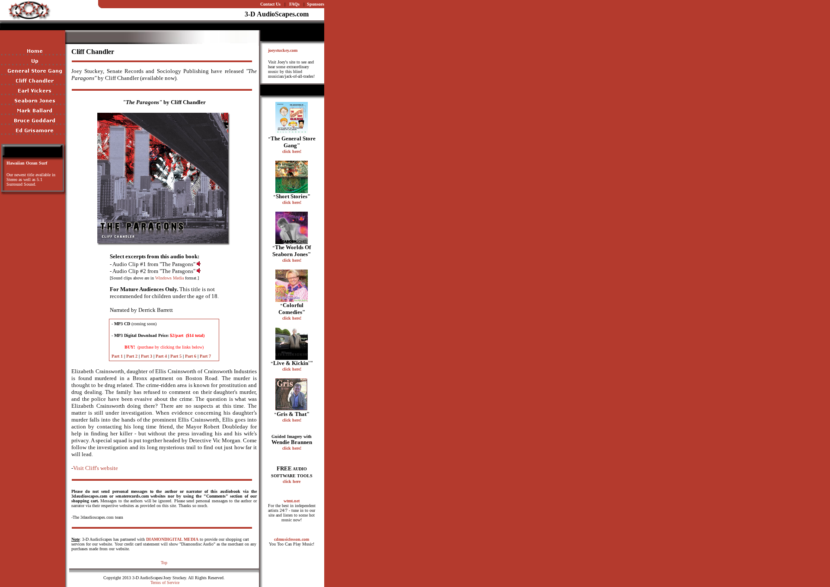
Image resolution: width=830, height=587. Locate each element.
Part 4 (161, 356)
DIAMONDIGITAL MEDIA (172, 539)
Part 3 (146, 356)
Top (164, 562)
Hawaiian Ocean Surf (26, 163)
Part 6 (190, 356)
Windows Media (169, 278)
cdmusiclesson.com (291, 539)
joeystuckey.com (282, 50)
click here (291, 481)
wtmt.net (292, 500)
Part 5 (176, 356)
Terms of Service (164, 582)
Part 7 (205, 356)
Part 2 (131, 356)
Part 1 (117, 356)
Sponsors (315, 4)
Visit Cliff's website (95, 468)
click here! (291, 151)
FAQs (294, 4)
